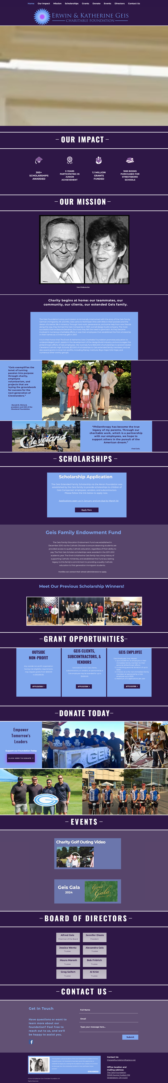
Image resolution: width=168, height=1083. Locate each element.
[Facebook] (31, 1042)
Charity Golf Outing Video (80, 841)
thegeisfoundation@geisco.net (121, 1060)
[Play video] (75, 857)
